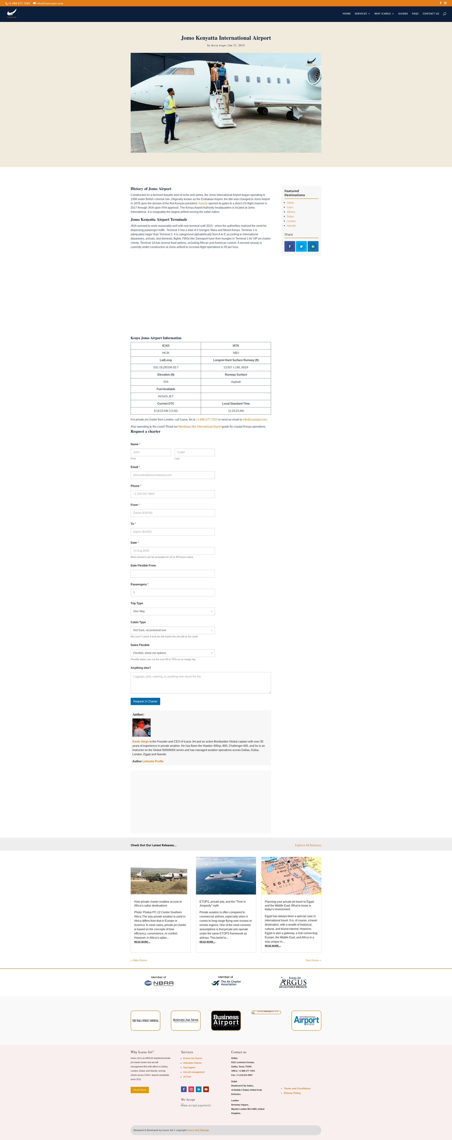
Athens (291, 212)
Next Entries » (313, 960)
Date (135, 542)
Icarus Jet (192, 1130)
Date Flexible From (143, 565)
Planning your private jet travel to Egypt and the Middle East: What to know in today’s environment (289, 905)
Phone (136, 485)
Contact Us (431, 13)
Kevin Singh (218, 45)
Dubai (290, 216)
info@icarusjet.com (255, 419)
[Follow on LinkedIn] (198, 1089)
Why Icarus (382, 13)
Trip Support (189, 1067)
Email (135, 467)
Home (347, 13)
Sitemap (204, 1130)
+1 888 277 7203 (19, 3)
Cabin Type (138, 622)
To (133, 523)
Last (177, 458)
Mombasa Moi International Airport (200, 426)
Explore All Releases (308, 845)
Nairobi (203, 203)
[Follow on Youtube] (206, 1089)
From (135, 504)
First (133, 458)
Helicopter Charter (192, 1063)
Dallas (290, 202)
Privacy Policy (292, 1093)
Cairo (290, 207)
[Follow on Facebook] (184, 1089)
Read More (139, 1089)
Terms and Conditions (297, 1088)
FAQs (415, 13)
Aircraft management (194, 1072)
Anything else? (141, 667)
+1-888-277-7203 (207, 419)
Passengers (139, 584)
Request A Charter (145, 701)
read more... (142, 942)
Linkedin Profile (152, 761)
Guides (403, 13)
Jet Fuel (187, 1076)
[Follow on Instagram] (191, 1089)
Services (361, 13)
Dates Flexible (140, 645)
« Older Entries (139, 960)
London (291, 221)
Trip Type (137, 603)
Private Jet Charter (192, 1058)
